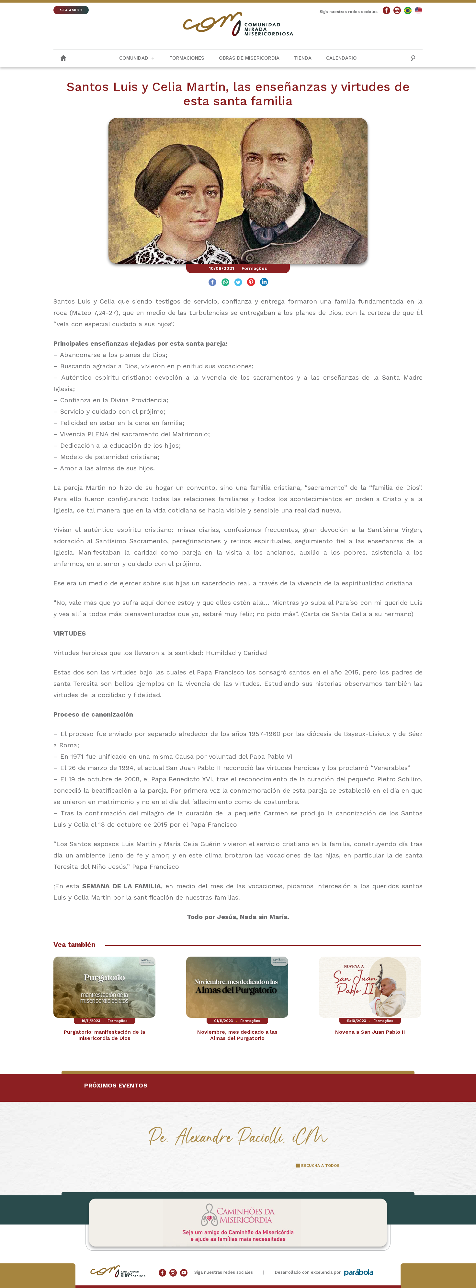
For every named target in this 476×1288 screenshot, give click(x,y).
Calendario (341, 58)
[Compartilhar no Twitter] (238, 283)
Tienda (303, 58)
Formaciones (186, 58)
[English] (418, 10)
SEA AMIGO (71, 10)
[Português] (408, 10)
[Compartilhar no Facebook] (212, 283)
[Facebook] (386, 10)
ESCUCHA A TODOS (320, 1165)
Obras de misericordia (249, 58)
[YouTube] (184, 1273)
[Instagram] (397, 10)
